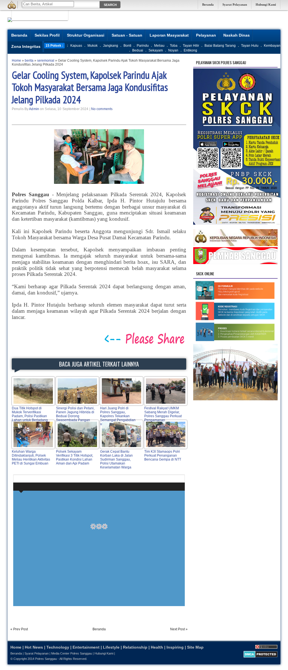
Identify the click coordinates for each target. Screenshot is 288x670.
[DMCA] (261, 656)
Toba (173, 46)
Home (15, 647)
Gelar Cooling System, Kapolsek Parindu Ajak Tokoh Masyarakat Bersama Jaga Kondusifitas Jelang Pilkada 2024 (90, 87)
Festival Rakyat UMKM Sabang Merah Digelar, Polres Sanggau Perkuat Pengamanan (163, 414)
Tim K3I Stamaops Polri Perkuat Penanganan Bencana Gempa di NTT (162, 455)
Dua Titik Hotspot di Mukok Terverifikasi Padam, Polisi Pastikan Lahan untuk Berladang (30, 414)
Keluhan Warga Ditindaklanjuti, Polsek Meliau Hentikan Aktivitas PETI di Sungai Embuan (31, 457)
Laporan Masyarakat (169, 35)
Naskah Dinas (236, 35)
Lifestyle (111, 647)
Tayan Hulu (249, 46)
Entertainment (86, 647)
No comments (101, 109)
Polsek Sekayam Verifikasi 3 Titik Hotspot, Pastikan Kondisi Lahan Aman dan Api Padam (74, 457)
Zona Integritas (25, 46)
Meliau (159, 46)
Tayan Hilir (191, 46)
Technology (57, 647)
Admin (34, 109)
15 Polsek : (54, 46)
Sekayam (155, 50)
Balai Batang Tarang (220, 46)
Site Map (195, 647)
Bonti (127, 46)
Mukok (92, 46)
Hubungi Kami (266, 4)
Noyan (173, 50)
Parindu (143, 46)
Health (157, 647)
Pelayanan (206, 35)
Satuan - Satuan (127, 35)
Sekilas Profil (47, 35)
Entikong (190, 50)
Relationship (135, 647)
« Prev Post (19, 629)
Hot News (34, 647)
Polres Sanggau (46, 658)
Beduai (137, 50)
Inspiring (175, 647)
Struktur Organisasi (85, 35)
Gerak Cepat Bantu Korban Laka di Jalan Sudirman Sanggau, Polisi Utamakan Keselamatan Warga (116, 459)
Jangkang (110, 46)
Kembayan (272, 46)
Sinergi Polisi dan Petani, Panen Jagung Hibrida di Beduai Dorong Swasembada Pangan (75, 414)
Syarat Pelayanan (234, 4)
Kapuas (76, 46)
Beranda (208, 4)
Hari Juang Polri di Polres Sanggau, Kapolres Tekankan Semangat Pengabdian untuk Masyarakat (118, 416)
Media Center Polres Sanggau (71, 653)
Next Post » (179, 629)
